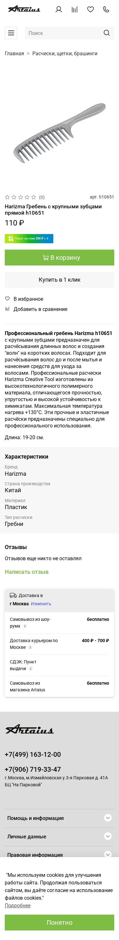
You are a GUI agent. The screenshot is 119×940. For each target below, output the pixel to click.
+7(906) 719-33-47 (33, 769)
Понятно (59, 922)
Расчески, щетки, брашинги (64, 53)
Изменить (41, 603)
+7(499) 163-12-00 (33, 754)
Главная (14, 53)
